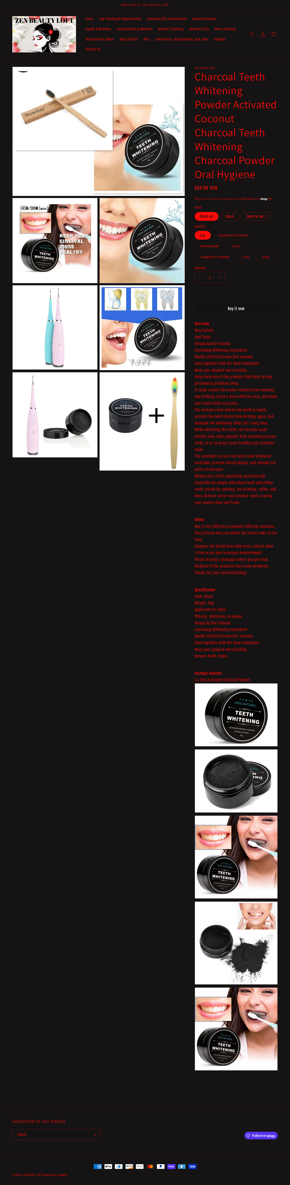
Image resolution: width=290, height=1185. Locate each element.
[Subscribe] (94, 1135)
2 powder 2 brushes (217, 258)
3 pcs (268, 258)
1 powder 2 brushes (235, 236)
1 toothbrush (212, 247)
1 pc (203, 235)
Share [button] (203, 1084)
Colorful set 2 (256, 216)
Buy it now (236, 308)
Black (230, 216)
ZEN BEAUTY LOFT (33, 1175)
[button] (251, 34)
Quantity (200, 268)
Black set (206, 216)
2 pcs (238, 247)
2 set (248, 258)
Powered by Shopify (56, 1175)
